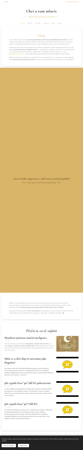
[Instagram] (4, 1)
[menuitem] (23, 23)
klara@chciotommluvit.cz (73, 1)
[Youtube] (7, 1)
